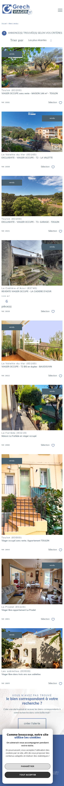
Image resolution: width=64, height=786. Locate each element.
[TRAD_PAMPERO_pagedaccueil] (17, 15)
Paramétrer (27, 766)
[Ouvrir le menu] (60, 10)
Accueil (4, 23)
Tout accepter (27, 774)
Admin (54, 774)
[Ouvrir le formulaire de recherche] (52, 10)
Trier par (16, 40)
